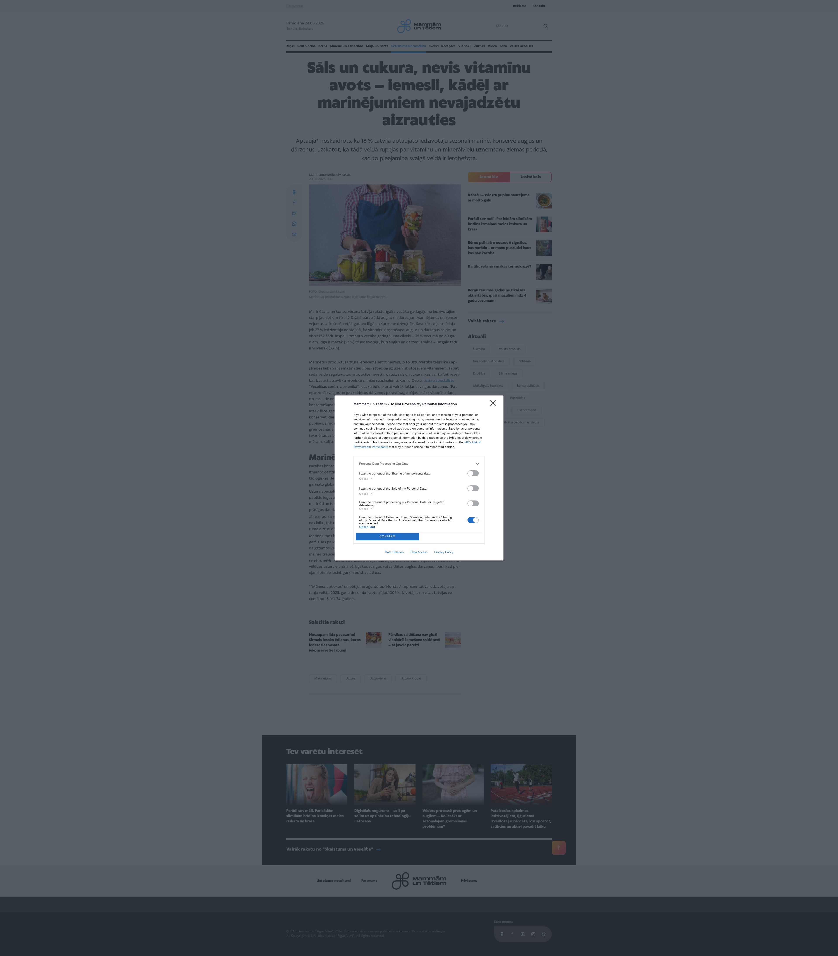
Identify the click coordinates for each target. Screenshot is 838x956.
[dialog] (419, 478)
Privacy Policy (443, 552)
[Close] (494, 404)
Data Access (419, 552)
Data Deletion (394, 552)
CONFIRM (388, 536)
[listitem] (419, 463)
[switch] (473, 473)
